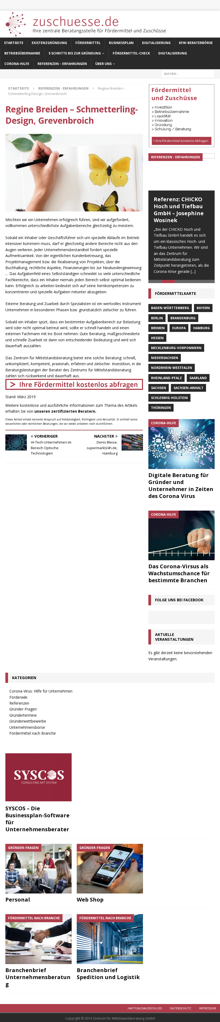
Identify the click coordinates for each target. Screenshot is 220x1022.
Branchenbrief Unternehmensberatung (38, 977)
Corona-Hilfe (16, 63)
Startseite (13, 43)
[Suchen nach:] (188, 73)
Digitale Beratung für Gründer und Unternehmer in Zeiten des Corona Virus (180, 485)
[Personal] (38, 869)
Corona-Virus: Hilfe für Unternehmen (40, 691)
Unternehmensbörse (27, 727)
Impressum (207, 1008)
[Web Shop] (110, 869)
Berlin (157, 318)
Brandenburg (183, 318)
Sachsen (158, 388)
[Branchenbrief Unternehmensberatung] (38, 939)
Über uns (103, 63)
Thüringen (161, 407)
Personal (17, 899)
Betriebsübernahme (22, 53)
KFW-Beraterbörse (196, 43)
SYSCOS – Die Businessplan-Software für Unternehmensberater (37, 819)
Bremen (158, 328)
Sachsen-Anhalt (188, 388)
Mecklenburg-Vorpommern (176, 348)
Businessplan (121, 43)
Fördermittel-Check (131, 53)
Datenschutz (180, 1008)
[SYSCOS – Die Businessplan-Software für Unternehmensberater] (38, 777)
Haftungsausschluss (145, 1008)
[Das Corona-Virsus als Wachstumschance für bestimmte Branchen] (181, 536)
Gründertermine (23, 715)
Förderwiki (18, 697)
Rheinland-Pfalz (166, 378)
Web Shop (90, 899)
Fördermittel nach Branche (32, 733)
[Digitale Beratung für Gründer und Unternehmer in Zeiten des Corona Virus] (181, 444)
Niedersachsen (164, 358)
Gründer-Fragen (23, 709)
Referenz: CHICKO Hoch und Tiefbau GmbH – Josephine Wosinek (179, 210)
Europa (179, 328)
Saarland (198, 378)
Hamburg (201, 328)
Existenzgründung (49, 43)
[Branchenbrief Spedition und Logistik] (110, 939)
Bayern (203, 308)
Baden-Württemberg (170, 308)
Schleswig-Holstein (169, 397)
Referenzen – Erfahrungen (62, 63)
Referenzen (19, 703)
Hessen (157, 338)
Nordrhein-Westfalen (171, 367)
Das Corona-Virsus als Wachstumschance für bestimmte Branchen (179, 573)
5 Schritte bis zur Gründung (75, 53)
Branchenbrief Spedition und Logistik (108, 973)
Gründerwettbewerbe (27, 721)
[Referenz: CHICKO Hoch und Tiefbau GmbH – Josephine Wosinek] (181, 172)
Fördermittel (88, 43)
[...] (193, 271)
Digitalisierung (156, 43)
